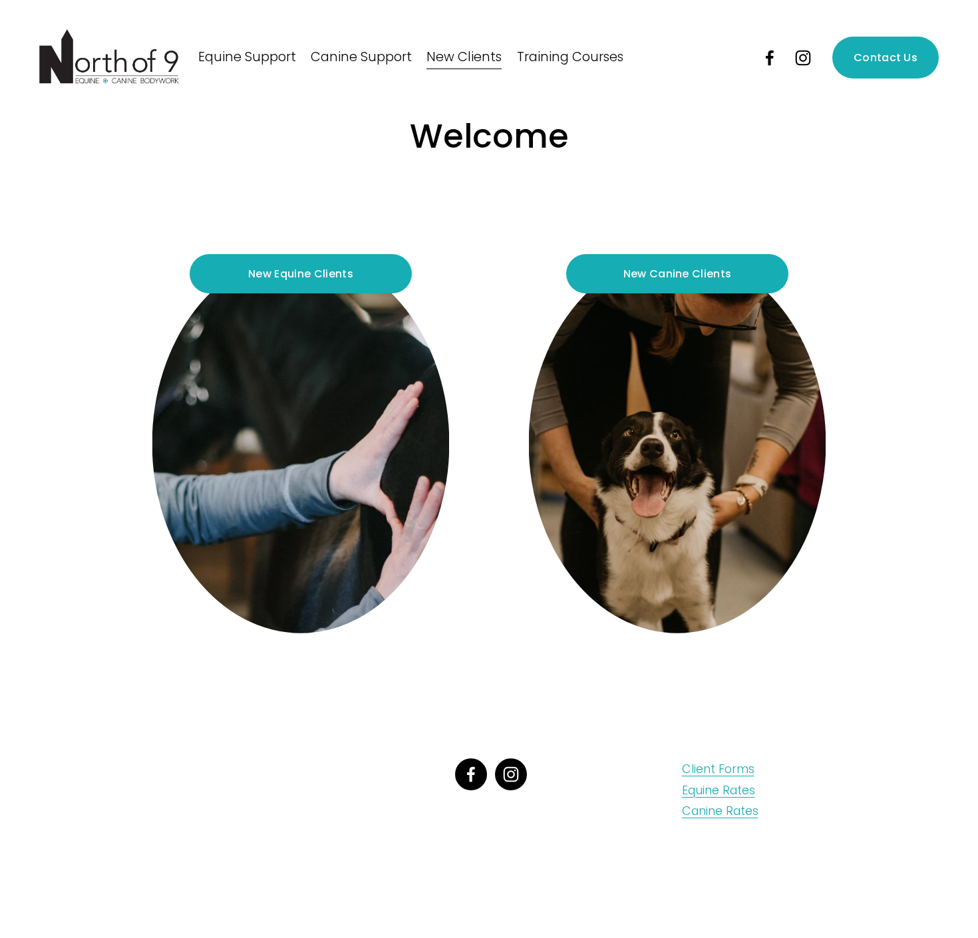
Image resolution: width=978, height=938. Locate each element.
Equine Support (247, 57)
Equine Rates (718, 790)
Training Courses (570, 57)
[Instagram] (803, 58)
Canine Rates (720, 810)
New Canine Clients (677, 273)
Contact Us (885, 57)
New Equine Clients (300, 273)
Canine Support (361, 57)
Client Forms (718, 768)
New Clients (464, 57)
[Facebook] (769, 58)
